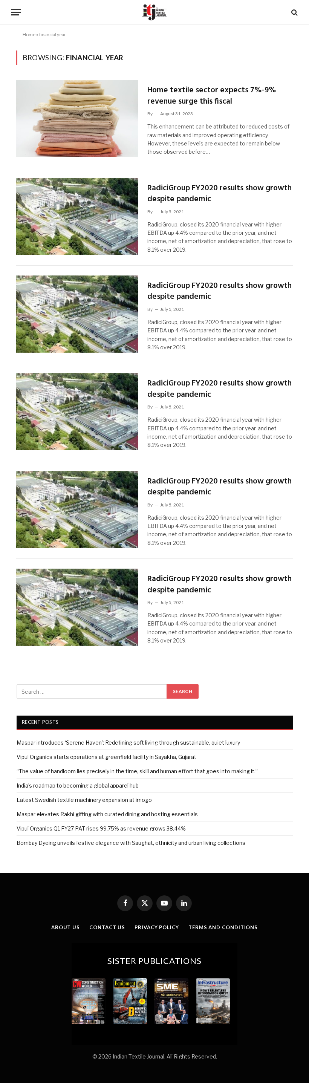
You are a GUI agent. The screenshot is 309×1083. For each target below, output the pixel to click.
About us (65, 927)
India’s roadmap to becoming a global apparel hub (78, 785)
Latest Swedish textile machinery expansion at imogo (84, 800)
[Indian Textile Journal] (154, 12)
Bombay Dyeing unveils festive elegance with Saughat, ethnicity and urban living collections (131, 843)
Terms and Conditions (223, 927)
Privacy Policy (157, 927)
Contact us (107, 927)
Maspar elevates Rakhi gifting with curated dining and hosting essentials (107, 814)
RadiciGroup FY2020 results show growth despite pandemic (219, 194)
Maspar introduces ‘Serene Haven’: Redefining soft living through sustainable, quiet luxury (128, 742)
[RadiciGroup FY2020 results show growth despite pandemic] (77, 216)
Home (29, 34)
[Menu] (16, 12)
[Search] (294, 12)
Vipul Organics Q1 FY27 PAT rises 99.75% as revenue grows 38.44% (101, 828)
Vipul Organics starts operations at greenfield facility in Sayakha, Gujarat (106, 757)
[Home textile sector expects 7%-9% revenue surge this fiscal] (77, 118)
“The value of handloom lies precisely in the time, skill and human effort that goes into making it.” (137, 771)
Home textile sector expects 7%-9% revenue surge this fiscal (211, 96)
